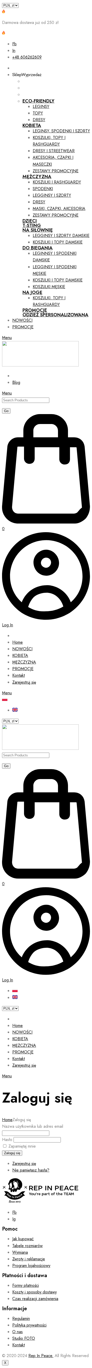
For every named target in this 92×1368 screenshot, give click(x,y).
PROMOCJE (34, 310)
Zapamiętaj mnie (22, 1146)
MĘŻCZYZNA (36, 176)
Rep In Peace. (40, 1356)
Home (7, 1120)
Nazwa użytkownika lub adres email (32, 1126)
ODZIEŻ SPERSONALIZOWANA (55, 315)
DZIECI (29, 221)
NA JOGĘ (32, 292)
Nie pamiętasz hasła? (30, 1170)
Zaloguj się (12, 1153)
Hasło (7, 1140)
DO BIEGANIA (37, 248)
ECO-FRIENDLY (38, 101)
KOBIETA (31, 125)
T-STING (31, 225)
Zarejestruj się (24, 1163)
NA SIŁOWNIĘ (37, 230)
